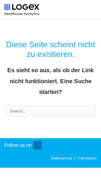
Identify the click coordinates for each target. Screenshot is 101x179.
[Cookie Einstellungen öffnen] (91, 172)
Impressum (87, 158)
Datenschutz (62, 158)
